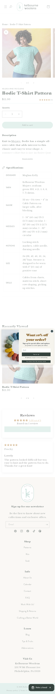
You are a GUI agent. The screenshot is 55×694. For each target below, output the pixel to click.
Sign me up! (36, 354)
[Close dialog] (52, 331)
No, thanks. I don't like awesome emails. (36, 361)
